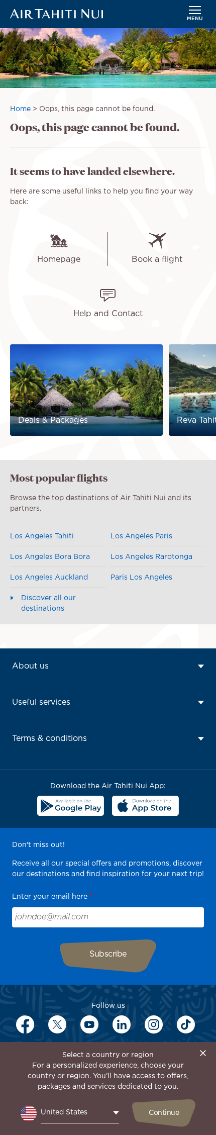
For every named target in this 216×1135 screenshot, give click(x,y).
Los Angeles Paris (141, 536)
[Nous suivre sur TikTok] (186, 1024)
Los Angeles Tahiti (42, 536)
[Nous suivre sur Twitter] (57, 1024)
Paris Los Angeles (141, 578)
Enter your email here (49, 897)
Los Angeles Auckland (49, 578)
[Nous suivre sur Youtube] (89, 1024)
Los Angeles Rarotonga (151, 557)
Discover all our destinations (48, 603)
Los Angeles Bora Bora (50, 557)
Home (20, 109)
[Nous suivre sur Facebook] (25, 1024)
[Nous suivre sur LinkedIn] (122, 1024)
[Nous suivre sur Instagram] (154, 1024)
